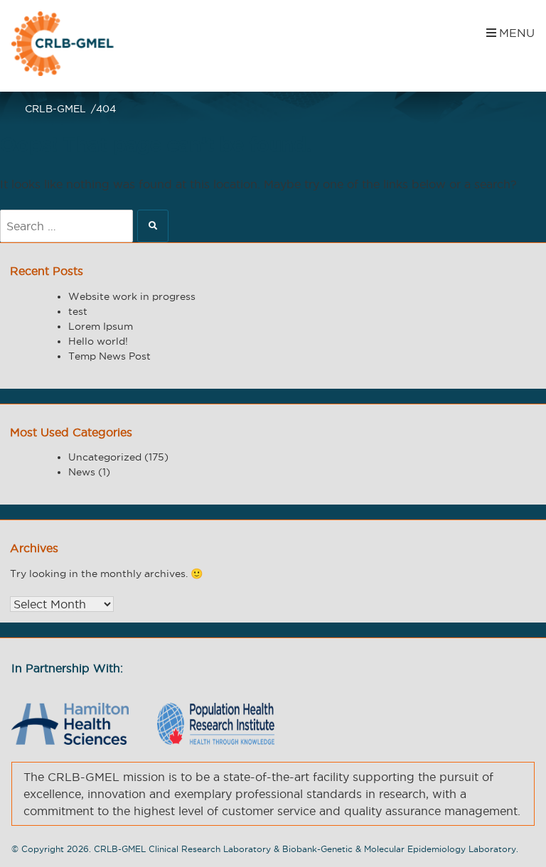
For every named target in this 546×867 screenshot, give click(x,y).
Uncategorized (104, 457)
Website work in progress (132, 296)
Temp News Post (109, 356)
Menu (517, 32)
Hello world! (98, 341)
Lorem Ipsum (100, 326)
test (77, 311)
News (81, 472)
